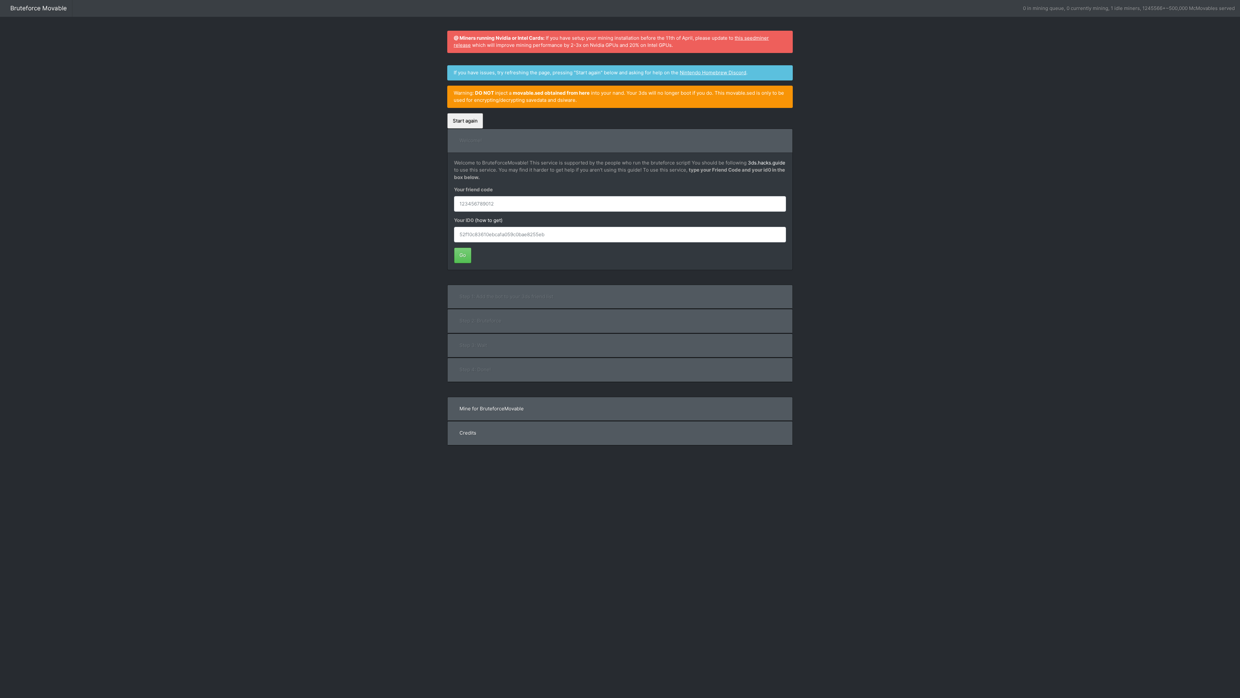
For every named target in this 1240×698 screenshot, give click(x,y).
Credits (468, 433)
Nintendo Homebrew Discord (713, 72)
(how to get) (488, 220)
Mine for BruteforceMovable (492, 409)
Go (463, 255)
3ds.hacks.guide (766, 163)
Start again (465, 121)
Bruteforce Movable (38, 8)
